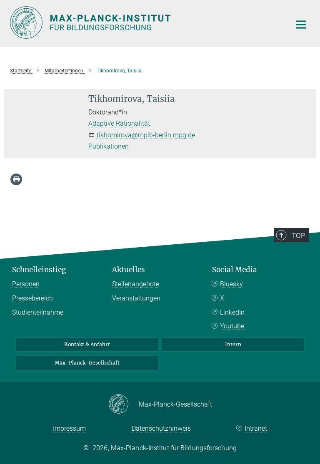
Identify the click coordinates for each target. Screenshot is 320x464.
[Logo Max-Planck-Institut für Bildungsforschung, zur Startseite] (145, 22)
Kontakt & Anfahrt (87, 344)
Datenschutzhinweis (161, 428)
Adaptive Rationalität (119, 123)
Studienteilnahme (37, 312)
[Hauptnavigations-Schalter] (301, 24)
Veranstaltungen (136, 298)
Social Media (234, 269)
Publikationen (108, 146)
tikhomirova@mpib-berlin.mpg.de (146, 135)
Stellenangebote (135, 284)
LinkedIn (232, 312)
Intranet (256, 428)
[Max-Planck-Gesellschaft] (123, 404)
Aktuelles (128, 269)
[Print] (16, 179)
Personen (26, 284)
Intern (233, 344)
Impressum (69, 428)
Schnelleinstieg (39, 269)
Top (298, 235)
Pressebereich (32, 298)
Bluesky (231, 284)
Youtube (232, 326)
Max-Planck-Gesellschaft (87, 363)
